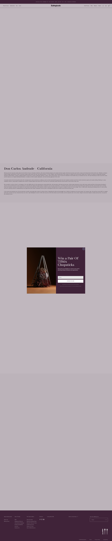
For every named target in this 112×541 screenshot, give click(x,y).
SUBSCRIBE (70, 281)
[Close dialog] (84, 249)
